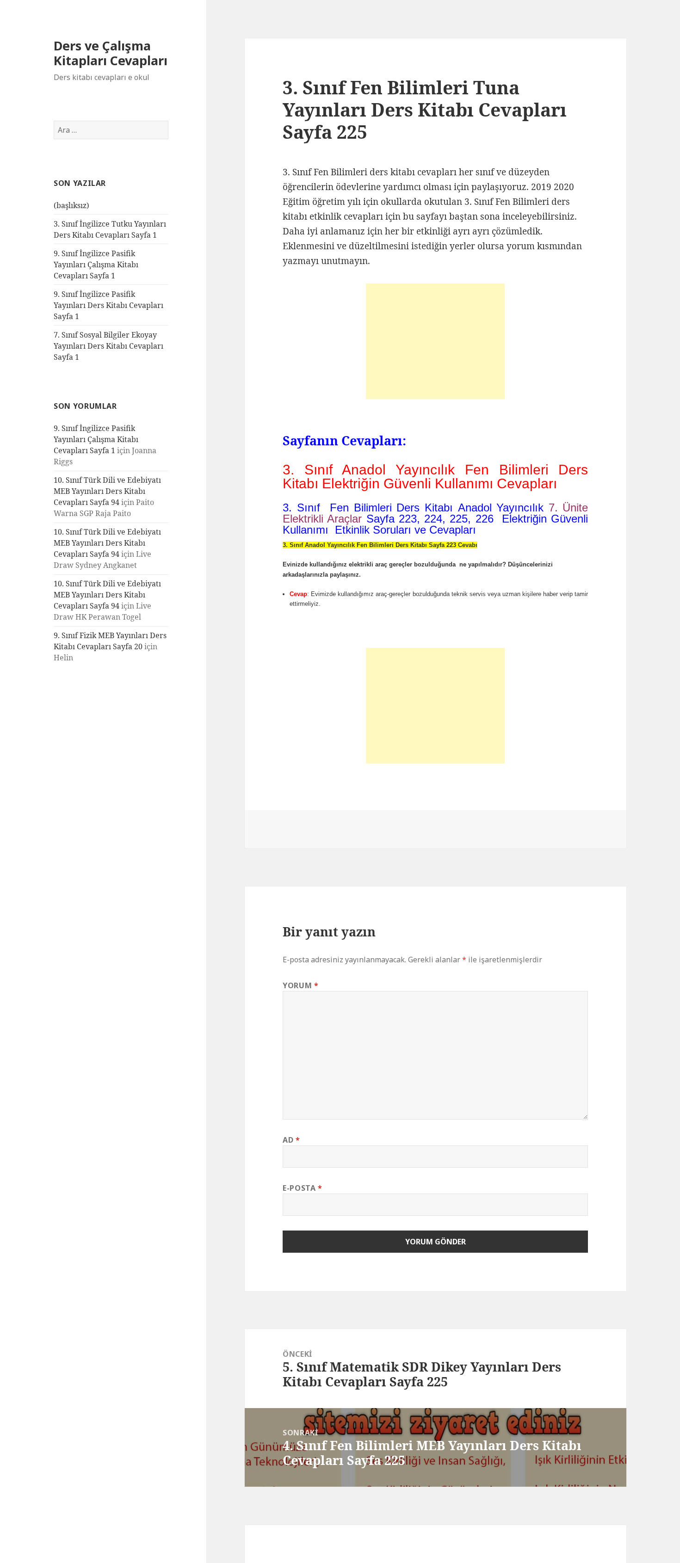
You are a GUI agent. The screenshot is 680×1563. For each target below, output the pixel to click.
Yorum (300, 985)
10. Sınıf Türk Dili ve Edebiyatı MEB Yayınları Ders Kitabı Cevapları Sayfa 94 (107, 491)
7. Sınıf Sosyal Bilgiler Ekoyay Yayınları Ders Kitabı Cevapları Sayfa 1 (108, 346)
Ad (291, 1140)
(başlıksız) (71, 205)
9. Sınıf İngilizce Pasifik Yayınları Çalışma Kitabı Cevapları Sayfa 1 (96, 264)
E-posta (302, 1188)
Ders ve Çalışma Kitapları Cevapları (110, 53)
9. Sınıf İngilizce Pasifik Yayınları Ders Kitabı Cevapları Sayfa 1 (108, 305)
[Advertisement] (435, 341)
